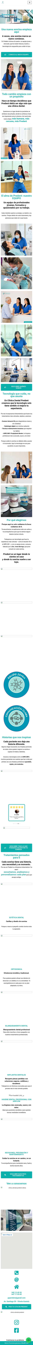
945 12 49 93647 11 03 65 (17, 1293)
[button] (13, 823)
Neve (6, 1343)
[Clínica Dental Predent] (2, 2)
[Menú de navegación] (30, 2)
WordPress (24, 1343)
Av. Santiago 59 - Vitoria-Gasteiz (16, 1301)
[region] (16, 17)
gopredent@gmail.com (16, 1298)
